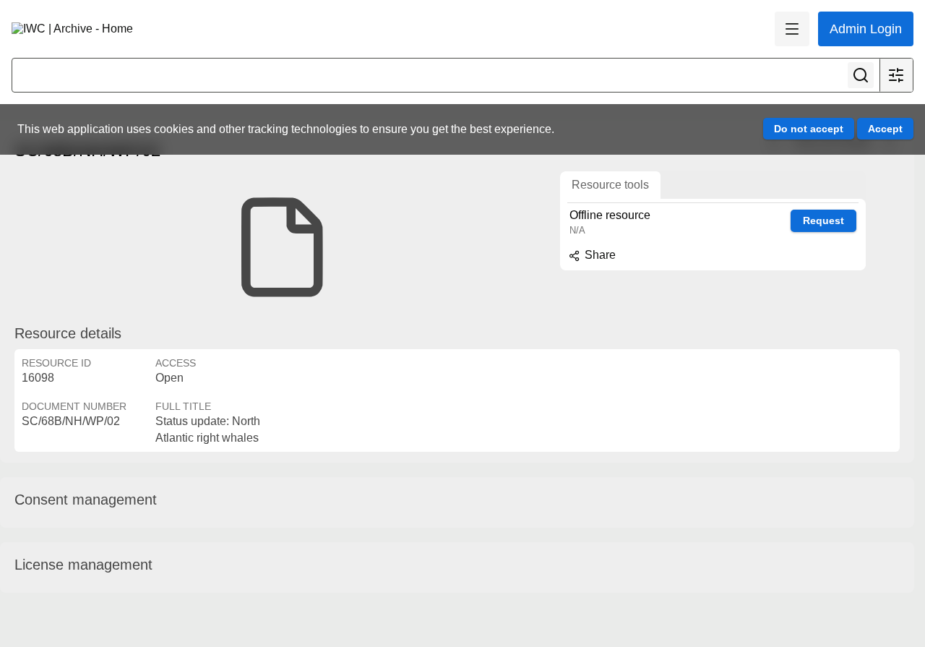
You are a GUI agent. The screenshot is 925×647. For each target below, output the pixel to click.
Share (599, 255)
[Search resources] (861, 75)
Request (823, 220)
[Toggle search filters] (896, 75)
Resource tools (610, 185)
